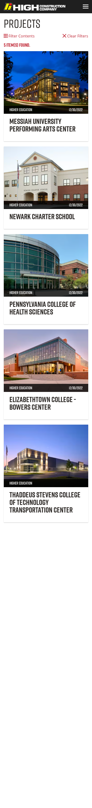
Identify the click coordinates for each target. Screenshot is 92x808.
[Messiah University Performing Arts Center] (46, 82)
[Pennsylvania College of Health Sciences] (46, 265)
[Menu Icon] (85, 6)
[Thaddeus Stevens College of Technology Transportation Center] (46, 456)
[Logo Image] (34, 6)
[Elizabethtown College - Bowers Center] (46, 360)
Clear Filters (77, 36)
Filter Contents (21, 36)
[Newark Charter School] (46, 177)
